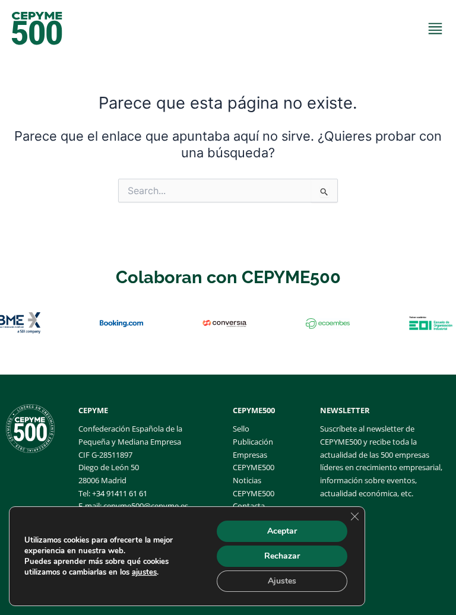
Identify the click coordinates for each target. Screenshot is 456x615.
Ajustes (282, 581)
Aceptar (282, 531)
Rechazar (282, 556)
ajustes (144, 572)
